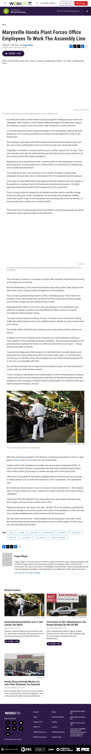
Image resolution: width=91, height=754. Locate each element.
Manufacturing (48, 532)
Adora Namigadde (52, 628)
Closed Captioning (58, 732)
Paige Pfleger (28, 45)
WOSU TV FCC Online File (77, 724)
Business (62, 532)
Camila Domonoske (10, 688)
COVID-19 (12, 537)
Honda (22, 532)
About (54, 712)
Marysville (33, 532)
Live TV (67, 3)
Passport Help (57, 737)
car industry (26, 537)
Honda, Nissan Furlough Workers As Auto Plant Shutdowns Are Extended (22, 683)
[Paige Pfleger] (7, 559)
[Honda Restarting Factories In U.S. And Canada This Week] (24, 605)
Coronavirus (76, 532)
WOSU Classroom (40, 732)
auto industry (41, 537)
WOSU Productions (40, 737)
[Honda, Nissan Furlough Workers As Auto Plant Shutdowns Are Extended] (24, 664)
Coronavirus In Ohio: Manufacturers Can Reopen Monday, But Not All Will (66, 623)
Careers (54, 722)
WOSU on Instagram (58, 537)
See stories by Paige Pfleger (27, 572)
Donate (82, 3)
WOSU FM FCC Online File (77, 712)
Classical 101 (38, 722)
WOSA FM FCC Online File (77, 718)
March (17, 460)
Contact (54, 727)
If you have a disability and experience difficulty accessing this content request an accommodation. (78, 732)
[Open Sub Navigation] (57, 3)
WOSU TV (37, 727)
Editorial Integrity (58, 717)
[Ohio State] (9, 749)
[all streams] (87, 11)
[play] (6, 11)
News (4, 25)
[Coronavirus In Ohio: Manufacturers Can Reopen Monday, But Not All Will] (67, 605)
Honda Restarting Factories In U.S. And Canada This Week (23, 623)
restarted (29, 460)
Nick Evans (7, 628)
